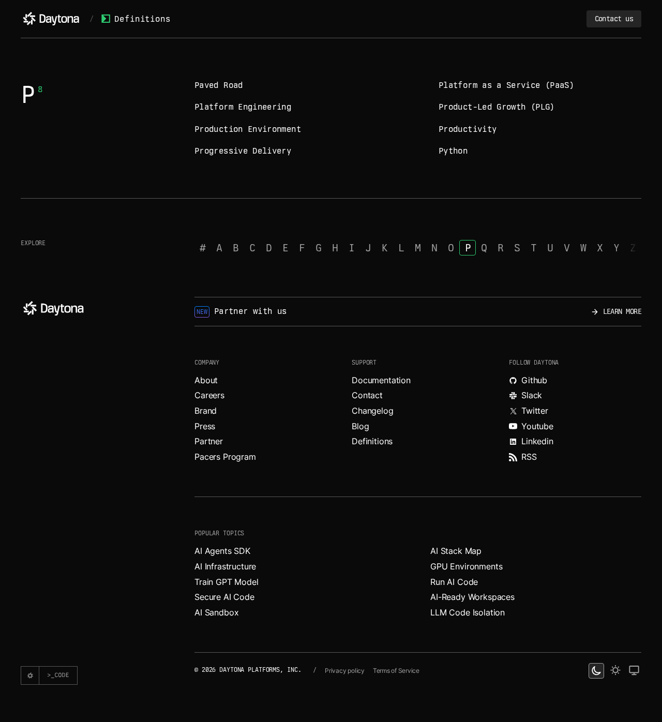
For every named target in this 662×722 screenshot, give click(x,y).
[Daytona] (51, 18)
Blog (360, 426)
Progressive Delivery (242, 151)
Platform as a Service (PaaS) (506, 85)
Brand (205, 410)
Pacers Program (225, 457)
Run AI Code (454, 582)
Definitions (142, 19)
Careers (209, 395)
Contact (367, 395)
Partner (208, 441)
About (206, 380)
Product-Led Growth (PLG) (497, 107)
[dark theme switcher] (596, 671)
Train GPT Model (226, 582)
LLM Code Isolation (467, 612)
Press (204, 426)
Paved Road (218, 85)
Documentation (381, 380)
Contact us (614, 18)
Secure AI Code (224, 597)
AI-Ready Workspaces (472, 597)
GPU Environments (466, 566)
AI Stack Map (456, 551)
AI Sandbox (216, 612)
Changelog (373, 410)
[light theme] (615, 671)
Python (453, 151)
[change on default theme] (634, 671)
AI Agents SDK (222, 551)
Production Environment (247, 129)
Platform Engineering (242, 107)
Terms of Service (396, 670)
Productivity (467, 129)
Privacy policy (345, 670)
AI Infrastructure (225, 566)
